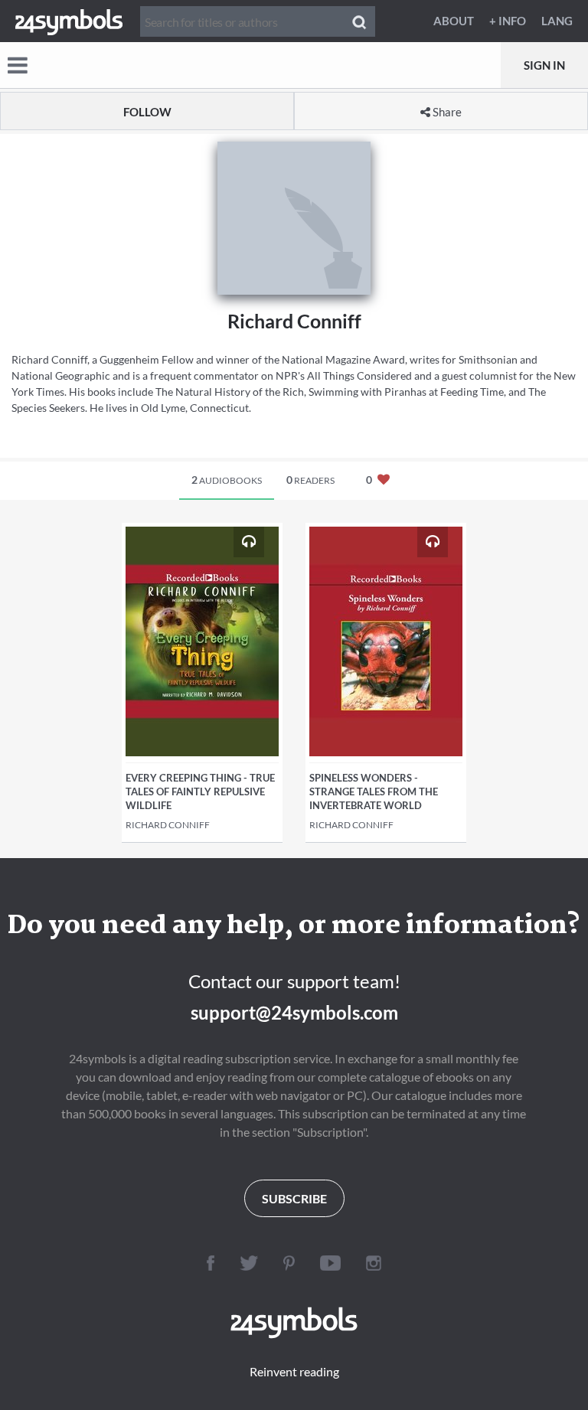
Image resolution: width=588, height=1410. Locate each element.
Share (446, 112)
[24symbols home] (68, 21)
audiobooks (226, 479)
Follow (147, 112)
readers (310, 479)
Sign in (544, 65)
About (453, 21)
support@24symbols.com (294, 1012)
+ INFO (507, 21)
